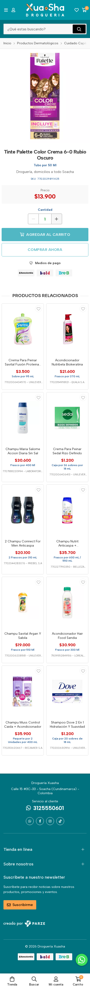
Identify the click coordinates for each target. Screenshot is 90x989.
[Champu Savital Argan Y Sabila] (23, 603)
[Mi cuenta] (13, 10)
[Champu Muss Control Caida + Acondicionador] (23, 691)
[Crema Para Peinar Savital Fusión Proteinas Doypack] (23, 329)
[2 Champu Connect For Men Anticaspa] (23, 510)
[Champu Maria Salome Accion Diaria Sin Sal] (23, 418)
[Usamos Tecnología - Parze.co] (24, 924)
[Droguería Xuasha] (45, 9)
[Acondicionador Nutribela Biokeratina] (67, 329)
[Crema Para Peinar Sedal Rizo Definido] (67, 418)
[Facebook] (40, 821)
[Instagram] (50, 821)
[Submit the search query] (79, 29)
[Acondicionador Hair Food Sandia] (67, 603)
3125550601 (48, 808)
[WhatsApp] (30, 821)
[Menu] (5, 10)
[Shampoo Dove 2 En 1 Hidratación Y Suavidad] (67, 691)
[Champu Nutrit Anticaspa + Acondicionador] (67, 510)
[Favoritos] (77, 10)
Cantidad (45, 210)
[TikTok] (60, 821)
